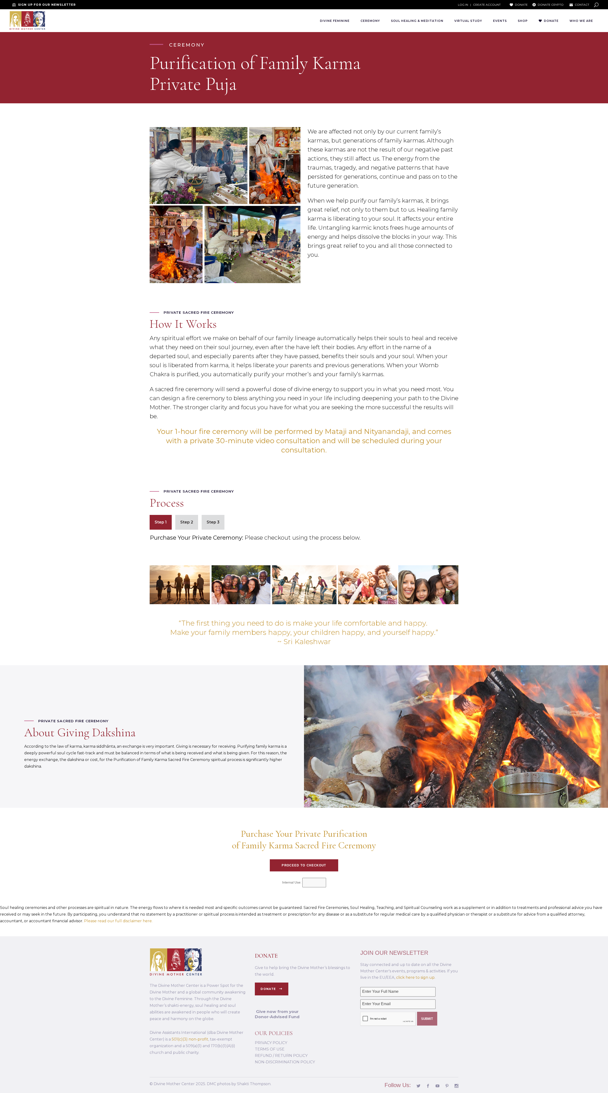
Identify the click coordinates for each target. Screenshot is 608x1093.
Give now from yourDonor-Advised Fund (277, 1014)
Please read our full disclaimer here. (118, 921)
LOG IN (463, 4)
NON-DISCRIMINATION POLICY (285, 1062)
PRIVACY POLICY (271, 1043)
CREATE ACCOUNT (487, 4)
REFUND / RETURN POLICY (281, 1055)
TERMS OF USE (270, 1049)
